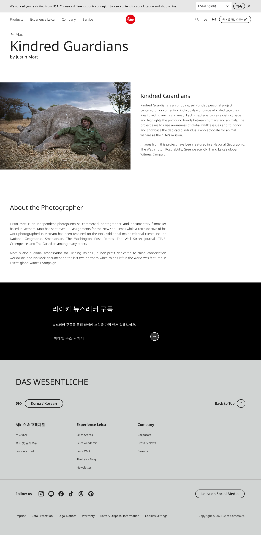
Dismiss (249, 6)
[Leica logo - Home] (130, 19)
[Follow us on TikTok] (71, 493)
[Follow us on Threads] (81, 493)
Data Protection (42, 516)
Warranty (88, 516)
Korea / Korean (44, 403)
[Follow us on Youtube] (51, 493)
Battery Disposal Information (119, 516)
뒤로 (19, 34)
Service (88, 19)
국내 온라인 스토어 (233, 19)
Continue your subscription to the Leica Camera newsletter (154, 336)
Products (16, 19)
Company (69, 19)
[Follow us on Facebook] (61, 493)
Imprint (21, 516)
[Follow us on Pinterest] (90, 493)
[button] (241, 403)
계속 (239, 6)
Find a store (214, 20)
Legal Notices (67, 516)
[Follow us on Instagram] (41, 493)
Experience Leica (42, 19)
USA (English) (207, 6)
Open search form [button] (197, 19)
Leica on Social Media (220, 493)
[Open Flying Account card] (205, 19)
